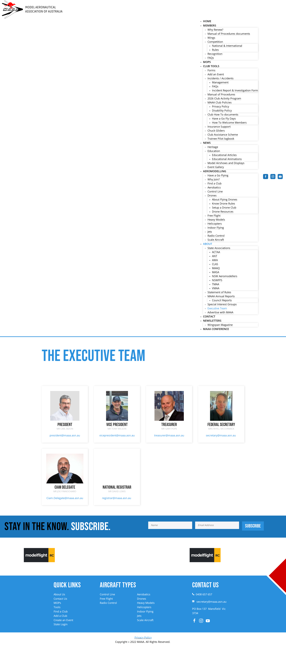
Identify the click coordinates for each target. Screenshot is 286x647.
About (207, 244)
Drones (212, 195)
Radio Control (216, 235)
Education (213, 151)
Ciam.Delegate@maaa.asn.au (64, 498)
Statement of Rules (219, 292)
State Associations (218, 248)
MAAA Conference (216, 329)
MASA (215, 272)
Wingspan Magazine (220, 325)
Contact (209, 316)
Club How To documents (222, 114)
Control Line (215, 191)
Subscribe (253, 526)
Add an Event (215, 74)
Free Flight (213, 215)
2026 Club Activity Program (224, 98)
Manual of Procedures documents (228, 33)
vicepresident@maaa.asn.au (117, 435)
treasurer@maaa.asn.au (169, 435)
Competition (215, 41)
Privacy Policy (220, 106)
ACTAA (216, 252)
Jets (209, 231)
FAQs (210, 58)
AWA (215, 260)
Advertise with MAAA (220, 312)
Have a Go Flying (217, 175)
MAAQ (216, 268)
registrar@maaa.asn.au (116, 498)
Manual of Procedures (221, 94)
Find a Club (214, 183)
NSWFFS (217, 280)
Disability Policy (222, 110)
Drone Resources (222, 211)
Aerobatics (214, 187)
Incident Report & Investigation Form (235, 90)
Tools (57, 607)
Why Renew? (215, 29)
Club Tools (211, 66)
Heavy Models (216, 219)
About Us (59, 594)
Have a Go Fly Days (224, 118)
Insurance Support (219, 126)
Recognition (214, 54)
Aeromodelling (214, 171)
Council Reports (222, 300)
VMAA (215, 288)
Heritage (212, 147)
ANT (214, 256)
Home (207, 21)
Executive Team (217, 308)
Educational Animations (227, 159)
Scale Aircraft (215, 239)
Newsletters (212, 320)
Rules (215, 49)
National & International (227, 45)
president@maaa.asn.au (65, 435)
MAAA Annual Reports (221, 296)
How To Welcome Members (229, 122)
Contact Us (60, 598)
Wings (211, 37)
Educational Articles (224, 155)
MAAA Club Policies (219, 102)
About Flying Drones (224, 199)
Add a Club (60, 616)
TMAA (215, 284)
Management (220, 82)
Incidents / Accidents (220, 78)
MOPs (207, 62)
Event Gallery (215, 167)
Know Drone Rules (223, 203)
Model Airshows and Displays (225, 163)
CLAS (215, 264)
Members (209, 25)
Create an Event (63, 620)
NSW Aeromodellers (224, 276)
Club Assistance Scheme (222, 134)
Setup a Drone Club (224, 207)
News (207, 143)
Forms (211, 70)
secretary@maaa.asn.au (221, 435)
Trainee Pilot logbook (220, 138)
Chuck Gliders (216, 130)
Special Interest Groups (222, 304)
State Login (60, 624)
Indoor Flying (215, 227)
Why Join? (213, 179)
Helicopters (214, 223)
